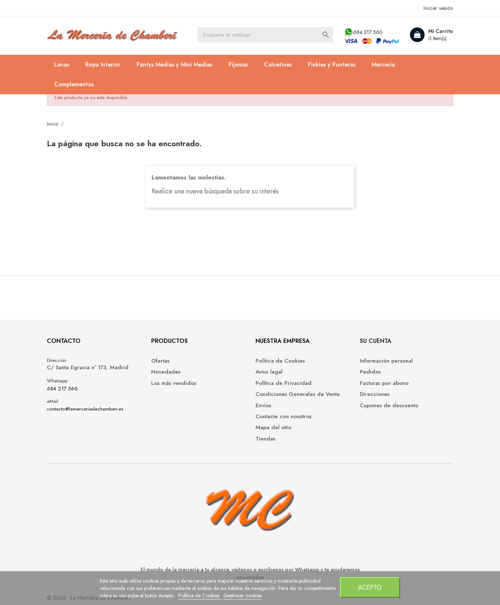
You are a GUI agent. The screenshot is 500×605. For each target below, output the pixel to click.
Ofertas (160, 361)
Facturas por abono (384, 383)
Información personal (386, 361)
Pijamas (238, 64)
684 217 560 (368, 32)
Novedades (165, 372)
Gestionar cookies (242, 595)
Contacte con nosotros (283, 416)
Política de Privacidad (283, 383)
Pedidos (370, 372)
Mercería (383, 64)
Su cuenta (375, 341)
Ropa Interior (102, 64)
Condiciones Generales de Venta (297, 394)
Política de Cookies (199, 595)
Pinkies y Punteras (331, 64)
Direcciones (374, 394)
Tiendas (265, 439)
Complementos (74, 84)
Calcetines (278, 64)
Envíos (263, 405)
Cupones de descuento (389, 405)
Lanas (61, 64)
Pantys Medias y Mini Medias (174, 64)
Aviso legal (269, 372)
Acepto (370, 587)
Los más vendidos (173, 383)
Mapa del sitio (273, 427)
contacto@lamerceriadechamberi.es (85, 409)
